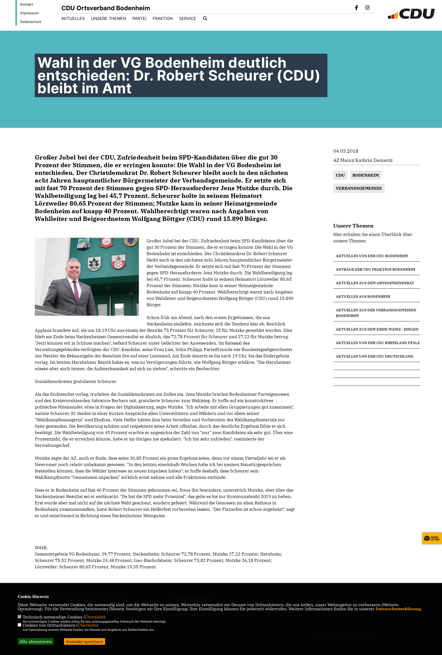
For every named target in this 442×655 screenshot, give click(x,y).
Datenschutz (30, 21)
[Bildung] (376, 366)
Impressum (29, 13)
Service (187, 18)
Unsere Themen (108, 18)
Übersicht (94, 616)
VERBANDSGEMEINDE (359, 188)
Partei (139, 18)
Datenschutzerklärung (398, 608)
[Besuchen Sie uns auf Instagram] (367, 8)
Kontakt (26, 4)
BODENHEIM (365, 175)
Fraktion (163, 18)
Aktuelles (73, 18)
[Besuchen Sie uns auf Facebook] (357, 8)
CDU (340, 175)
